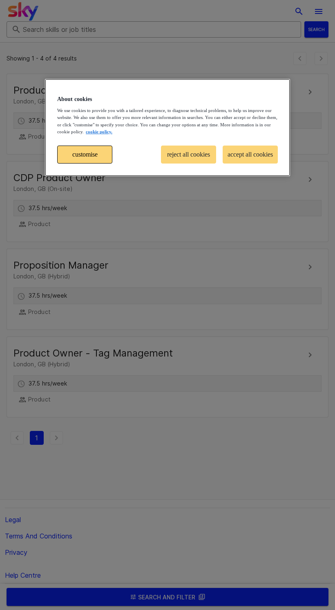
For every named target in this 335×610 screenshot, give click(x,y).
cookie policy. (99, 131)
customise (85, 154)
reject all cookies (188, 154)
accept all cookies (250, 154)
